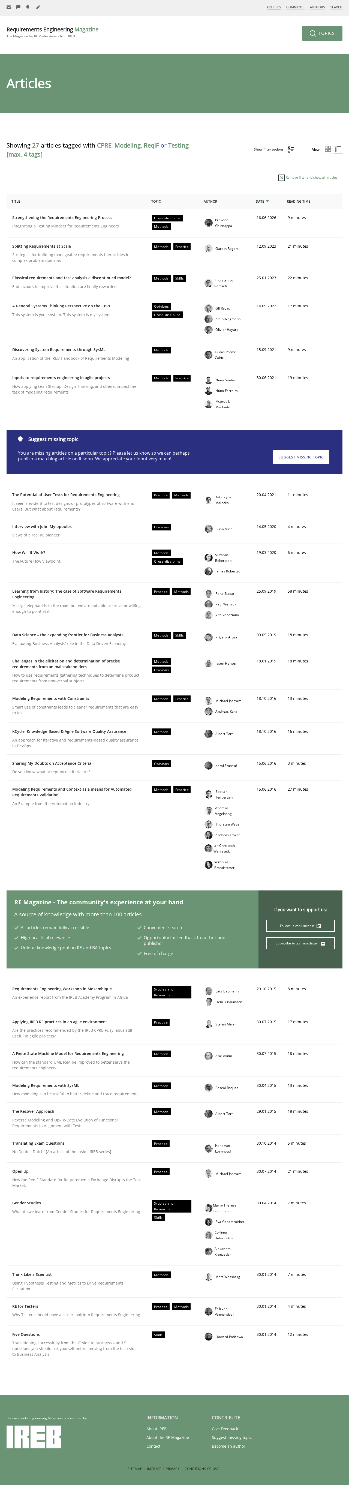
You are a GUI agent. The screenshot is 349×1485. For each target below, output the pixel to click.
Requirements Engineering (52, 32)
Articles (274, 7)
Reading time (298, 201)
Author (210, 201)
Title (15, 201)
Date (260, 201)
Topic (156, 201)
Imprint (154, 1468)
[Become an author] (38, 7)
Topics (326, 33)
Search (336, 7)
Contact (153, 1446)
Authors (317, 7)
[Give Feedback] (18, 7)
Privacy (173, 1468)
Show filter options (269, 149)
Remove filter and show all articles (311, 177)
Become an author (228, 1446)
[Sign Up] (9, 7)
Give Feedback (225, 1428)
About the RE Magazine (167, 1437)
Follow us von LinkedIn (297, 925)
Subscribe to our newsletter (297, 943)
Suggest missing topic (301, 457)
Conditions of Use (202, 1468)
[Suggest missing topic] (28, 7)
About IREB (156, 1428)
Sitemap (135, 1468)
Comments (295, 7)
